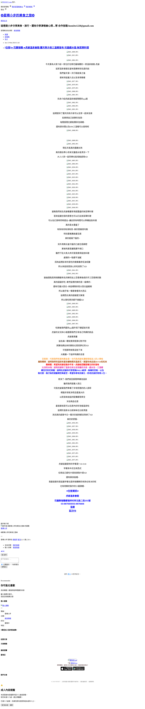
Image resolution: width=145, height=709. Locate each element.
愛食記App (74, 663)
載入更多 (4, 555)
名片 (6, 39)
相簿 (6, 34)
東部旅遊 (16, 547)
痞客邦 (15, 539)
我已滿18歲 (5, 705)
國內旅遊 (16, 545)
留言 (19, 539)
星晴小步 (4, 528)
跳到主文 (4, 21)
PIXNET (58, 681)
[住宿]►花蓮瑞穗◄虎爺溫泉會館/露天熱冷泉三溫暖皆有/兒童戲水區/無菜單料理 (47, 47)
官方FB (72, 510)
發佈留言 (4, 567)
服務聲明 (91, 681)
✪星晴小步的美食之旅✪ (18, 15)
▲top (2, 551)
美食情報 (17, 30)
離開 (11, 705)
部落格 (7, 37)
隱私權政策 (83, 681)
